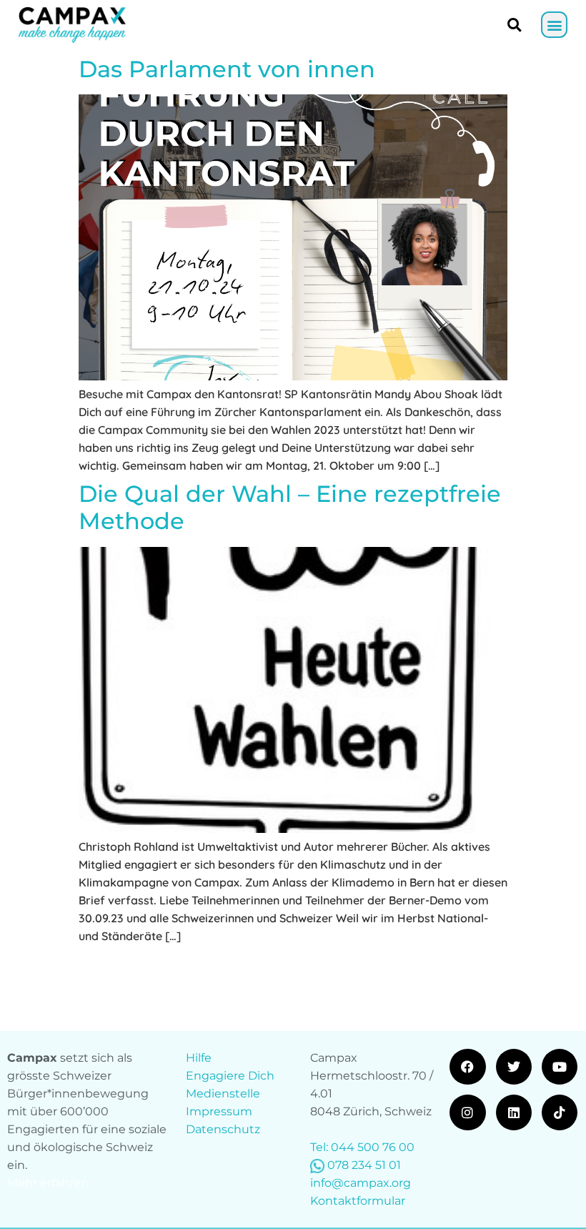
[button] (554, 24)
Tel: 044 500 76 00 (362, 1147)
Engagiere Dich (230, 1075)
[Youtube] (559, 1067)
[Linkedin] (514, 1112)
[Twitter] (514, 1067)
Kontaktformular (357, 1201)
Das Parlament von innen (227, 69)
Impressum (219, 1111)
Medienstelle (223, 1093)
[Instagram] (467, 1112)
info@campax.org (360, 1183)
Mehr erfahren (48, 1183)
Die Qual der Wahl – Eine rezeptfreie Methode (290, 507)
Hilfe (199, 1058)
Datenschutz (223, 1129)
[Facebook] (467, 1067)
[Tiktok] (559, 1112)
